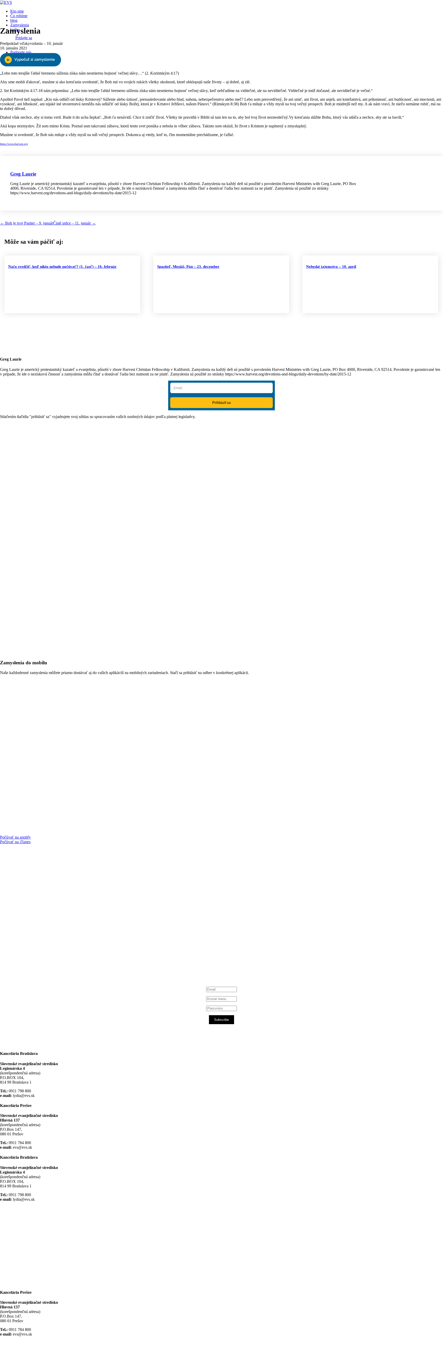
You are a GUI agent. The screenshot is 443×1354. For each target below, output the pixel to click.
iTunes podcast (30, 958)
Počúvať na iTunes (15, 842)
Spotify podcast (30, 954)
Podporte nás (20, 52)
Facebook (26, 910)
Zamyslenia (19, 25)
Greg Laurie (23, 174)
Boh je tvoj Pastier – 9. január (26, 223)
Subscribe (221, 1020)
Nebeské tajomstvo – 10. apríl (331, 266)
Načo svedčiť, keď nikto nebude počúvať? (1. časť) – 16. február (62, 266)
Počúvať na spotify (15, 837)
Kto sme (17, 11)
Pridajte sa (23, 38)
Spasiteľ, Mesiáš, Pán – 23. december (188, 266)
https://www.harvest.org (14, 143)
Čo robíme (18, 16)
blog (13, 20)
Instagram (26, 949)
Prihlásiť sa (221, 403)
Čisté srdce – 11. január (74, 223)
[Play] (30, 59)
